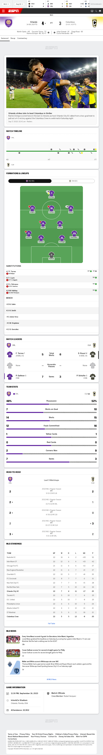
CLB (12, 165)
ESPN (13, 11)
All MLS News (51, 679)
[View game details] (51, 491)
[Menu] (3, 11)
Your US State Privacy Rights (42, 734)
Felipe (13, 273)
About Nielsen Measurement (18, 736)
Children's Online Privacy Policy (66, 734)
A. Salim (13, 304)
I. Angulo (14, 280)
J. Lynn (12, 278)
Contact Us (52, 736)
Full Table (51, 623)
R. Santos (14, 286)
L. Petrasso (14, 284)
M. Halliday (13, 291)
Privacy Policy (25, 734)
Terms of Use (13, 734)
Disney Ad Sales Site (66, 736)
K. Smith (13, 310)
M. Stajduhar (14, 323)
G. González (14, 329)
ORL (12, 138)
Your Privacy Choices (38, 736)
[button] (96, 11)
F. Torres (12, 271)
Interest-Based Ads (87, 734)
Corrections (12, 739)
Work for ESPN (81, 736)
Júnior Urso (14, 317)
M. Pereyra (15, 293)
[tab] (30, 181)
